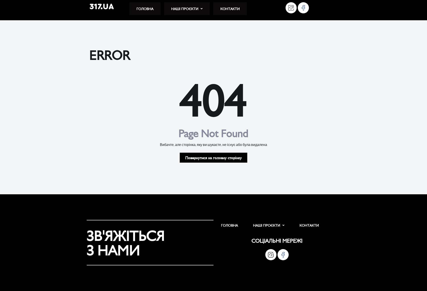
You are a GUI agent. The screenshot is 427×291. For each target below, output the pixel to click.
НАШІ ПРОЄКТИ (184, 8)
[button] (187, 8)
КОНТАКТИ (230, 8)
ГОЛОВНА (145, 8)
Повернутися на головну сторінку (213, 157)
